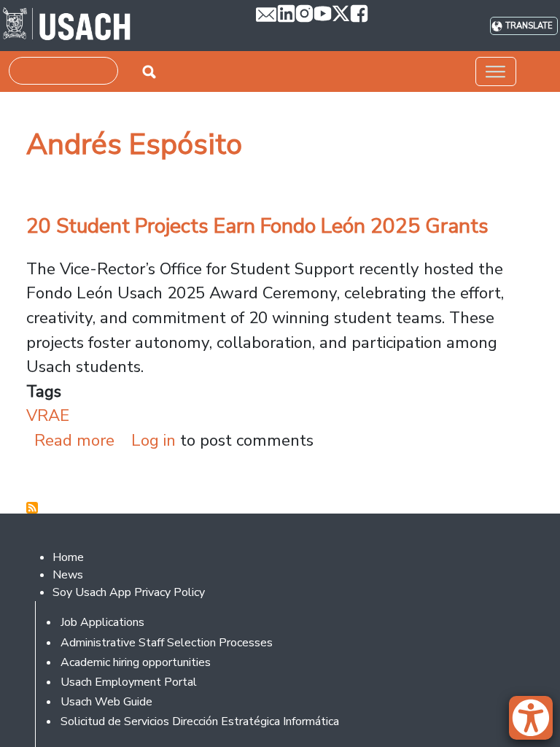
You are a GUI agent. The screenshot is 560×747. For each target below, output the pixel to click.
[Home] (66, 25)
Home (68, 557)
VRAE (47, 415)
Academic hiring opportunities (136, 662)
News (67, 575)
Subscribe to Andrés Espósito (32, 508)
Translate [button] (529, 25)
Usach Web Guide (106, 702)
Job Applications (102, 622)
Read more (74, 440)
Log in (153, 440)
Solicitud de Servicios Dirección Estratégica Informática (200, 721)
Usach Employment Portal (129, 682)
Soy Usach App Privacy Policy (128, 592)
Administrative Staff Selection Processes (167, 643)
